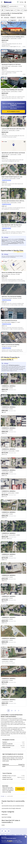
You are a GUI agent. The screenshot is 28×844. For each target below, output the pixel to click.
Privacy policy (19, 834)
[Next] (18, 710)
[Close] (25, 837)
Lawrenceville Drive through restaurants (11, 808)
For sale (2, 796)
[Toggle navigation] (2, 2)
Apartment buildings (6, 817)
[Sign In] (25, 2)
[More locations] (24, 17)
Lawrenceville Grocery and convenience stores (13, 805)
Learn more (19, 841)
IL (5, 796)
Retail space (4, 814)
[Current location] (2, 17)
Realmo (7, 2)
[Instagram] (8, 831)
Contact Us (20, 789)
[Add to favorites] (24, 23)
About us (3, 834)
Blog (24, 834)
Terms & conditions (10, 834)
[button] (17, 6)
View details (13, 35)
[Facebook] (2, 831)
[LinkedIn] (5, 831)
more (24, 46)
